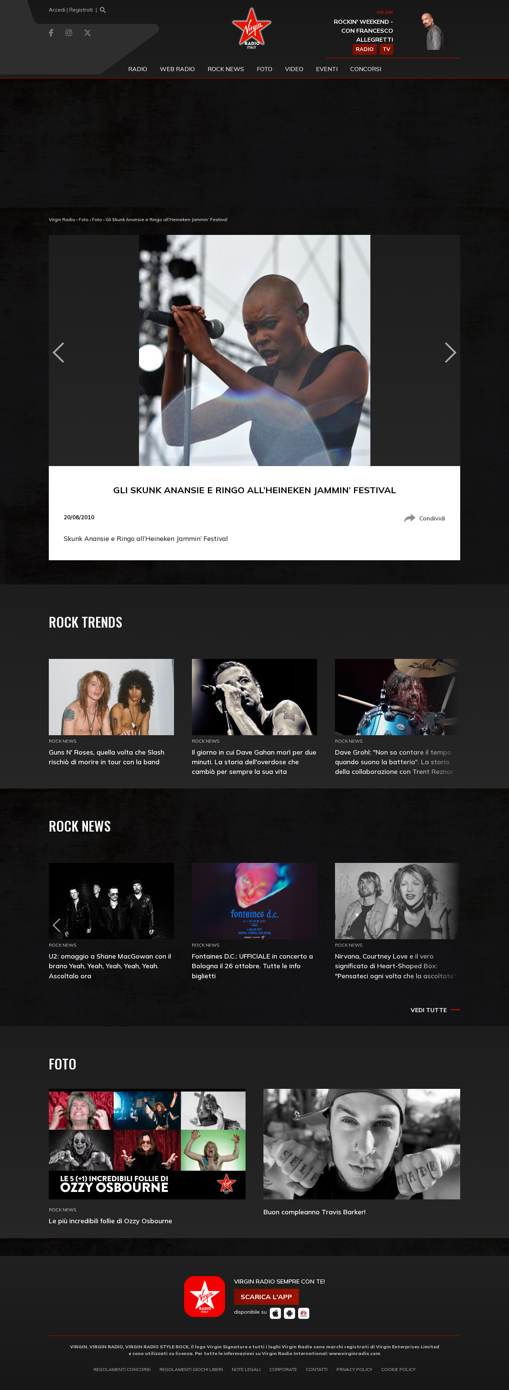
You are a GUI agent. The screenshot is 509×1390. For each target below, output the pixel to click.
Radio (137, 69)
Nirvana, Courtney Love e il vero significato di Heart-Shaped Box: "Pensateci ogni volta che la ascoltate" (395, 966)
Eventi (327, 69)
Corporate (283, 1369)
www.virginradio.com (354, 1353)
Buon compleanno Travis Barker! (314, 1212)
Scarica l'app (266, 1296)
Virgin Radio (62, 219)
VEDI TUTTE (429, 1010)
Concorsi (365, 69)
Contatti (317, 1369)
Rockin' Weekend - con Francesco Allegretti (363, 30)
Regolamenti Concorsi (122, 1369)
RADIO (365, 49)
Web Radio (177, 69)
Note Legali (246, 1369)
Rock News (226, 69)
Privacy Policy (354, 1369)
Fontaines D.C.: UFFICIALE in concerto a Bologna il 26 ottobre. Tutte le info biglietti (252, 966)
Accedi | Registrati (71, 9)
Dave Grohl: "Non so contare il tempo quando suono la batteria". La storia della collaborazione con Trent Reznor (394, 762)
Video (294, 69)
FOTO (264, 69)
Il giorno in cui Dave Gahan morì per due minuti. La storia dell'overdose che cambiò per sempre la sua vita (254, 762)
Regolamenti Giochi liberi (191, 1369)
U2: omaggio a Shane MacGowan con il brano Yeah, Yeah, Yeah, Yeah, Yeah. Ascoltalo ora (110, 966)
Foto (84, 219)
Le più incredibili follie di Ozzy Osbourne (110, 1221)
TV (386, 49)
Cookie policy (398, 1369)
